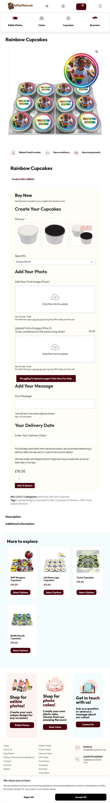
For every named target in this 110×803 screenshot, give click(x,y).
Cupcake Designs (25, 500)
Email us (87, 746)
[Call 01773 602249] (77, 759)
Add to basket (24, 485)
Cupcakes (68, 25)
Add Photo (42, 496)
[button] (47, 6)
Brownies (95, 25)
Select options (20, 592)
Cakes (41, 25)
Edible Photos (15, 25)
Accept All (80, 797)
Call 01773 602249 (93, 756)
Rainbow (23, 503)
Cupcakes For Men (45, 500)
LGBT (82, 500)
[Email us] (77, 747)
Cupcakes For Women (67, 500)
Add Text (53, 496)
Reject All (29, 797)
